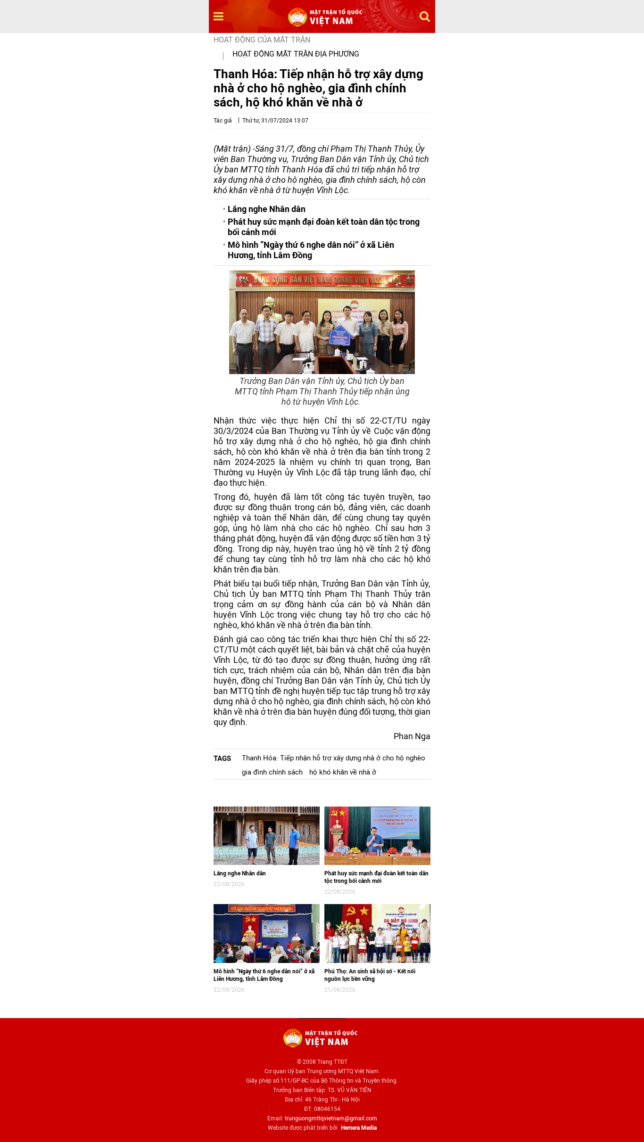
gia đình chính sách (272, 772)
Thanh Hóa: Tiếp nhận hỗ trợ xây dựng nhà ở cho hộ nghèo (333, 758)
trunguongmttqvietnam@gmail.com (331, 1118)
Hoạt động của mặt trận (262, 39)
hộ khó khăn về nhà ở (342, 772)
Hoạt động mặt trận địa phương (295, 53)
